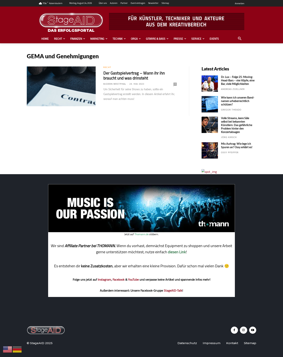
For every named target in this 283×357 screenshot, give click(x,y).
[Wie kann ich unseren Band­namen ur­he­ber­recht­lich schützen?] (210, 104)
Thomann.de (141, 234)
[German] (17, 349)
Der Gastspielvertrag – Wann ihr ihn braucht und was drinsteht (134, 75)
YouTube (133, 279)
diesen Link (177, 251)
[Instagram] (243, 330)
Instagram (104, 279)
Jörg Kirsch (229, 137)
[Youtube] (252, 330)
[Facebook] (234, 330)
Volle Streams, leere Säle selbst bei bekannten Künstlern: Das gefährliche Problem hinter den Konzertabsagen (236, 125)
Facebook (119, 279)
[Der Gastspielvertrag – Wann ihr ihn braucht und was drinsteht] (61, 86)
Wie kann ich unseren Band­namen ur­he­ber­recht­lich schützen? (237, 101)
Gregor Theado (231, 110)
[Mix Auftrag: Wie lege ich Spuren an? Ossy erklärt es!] (210, 150)
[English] (8, 349)
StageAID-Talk (173, 290)
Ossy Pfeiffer (230, 152)
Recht (107, 67)
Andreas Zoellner (233, 89)
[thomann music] (141, 231)
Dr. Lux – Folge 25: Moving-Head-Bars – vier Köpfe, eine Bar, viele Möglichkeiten (238, 80)
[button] (239, 38)
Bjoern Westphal (114, 84)
